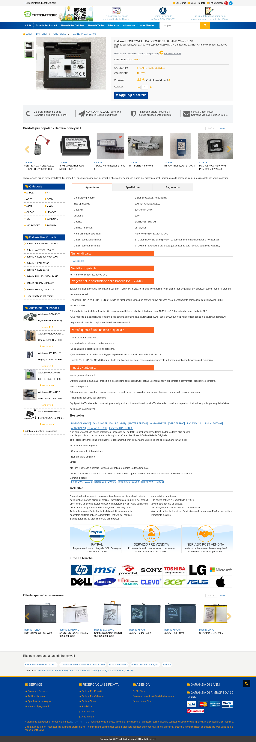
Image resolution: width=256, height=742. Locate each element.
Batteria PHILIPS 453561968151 (34, 276)
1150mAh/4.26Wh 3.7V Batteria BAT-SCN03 (82, 664)
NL (71, 721)
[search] (205, 25)
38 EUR (28, 162)
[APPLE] (221, 581)
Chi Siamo (180, 3)
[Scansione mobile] (246, 683)
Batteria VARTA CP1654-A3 (34, 250)
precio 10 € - (81, 482)
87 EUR (203, 162)
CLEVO (30, 212)
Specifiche (92, 187)
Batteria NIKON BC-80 (34, 263)
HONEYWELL (59, 34)
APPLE (30, 192)
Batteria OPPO (206, 630)
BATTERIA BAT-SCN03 (84, 34)
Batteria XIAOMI (137, 630)
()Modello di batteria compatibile (136, 53)
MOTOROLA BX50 (80, 423)
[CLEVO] (151, 581)
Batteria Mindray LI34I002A (34, 283)
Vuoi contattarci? (172, 53)
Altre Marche (147, 25)
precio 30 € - (128, 482)
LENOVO (51, 212)
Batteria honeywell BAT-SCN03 (41, 664)
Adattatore (113, 25)
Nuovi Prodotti (197, 3)
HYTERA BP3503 (138, 423)
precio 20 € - (105, 482)
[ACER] (174, 581)
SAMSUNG (52, 219)
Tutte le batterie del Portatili (34, 296)
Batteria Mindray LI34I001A (34, 289)
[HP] (81, 569)
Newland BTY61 (158, 423)
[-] (138, 87)
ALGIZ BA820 (78, 428)
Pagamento (173, 187)
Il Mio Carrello (216, 3)
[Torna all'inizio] (252, 691)
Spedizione (132, 187)
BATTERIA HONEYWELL (152, 68)
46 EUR (98, 162)
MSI (28, 219)
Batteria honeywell (118, 664)
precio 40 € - (152, 482)
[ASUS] (197, 581)
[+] (150, 87)
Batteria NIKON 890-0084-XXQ (34, 256)
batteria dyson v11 (66, 670)
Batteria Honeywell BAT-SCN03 (34, 243)
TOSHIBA (51, 225)
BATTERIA (41, 34)
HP (48, 192)
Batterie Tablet (96, 25)
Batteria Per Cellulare (72, 25)
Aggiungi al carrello (132, 95)
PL (85, 721)
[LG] (197, 569)
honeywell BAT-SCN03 (120, 428)
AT (81, 721)
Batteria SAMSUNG (69, 630)
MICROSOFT (33, 225)
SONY (49, 199)
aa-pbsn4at (82, 670)
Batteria (167, 664)
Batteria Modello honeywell (145, 664)
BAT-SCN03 (78, 261)
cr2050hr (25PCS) (97, 670)
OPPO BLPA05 (176, 423)
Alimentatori (129, 25)
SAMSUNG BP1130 (103, 423)
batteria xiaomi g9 (47, 670)
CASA (28, 25)
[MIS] (105, 569)
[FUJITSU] (128, 581)
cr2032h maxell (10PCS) (120, 670)
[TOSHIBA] (174, 569)
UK (76, 721)
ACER (29, 199)
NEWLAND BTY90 (97, 428)
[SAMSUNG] (105, 581)
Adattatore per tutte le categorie (41, 431)
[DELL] (81, 581)
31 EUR (168, 162)
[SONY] (151, 569)
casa (222, 128)
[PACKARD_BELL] (128, 569)
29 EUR (63, 162)
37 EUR (133, 162)
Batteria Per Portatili (46, 25)
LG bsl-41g (121, 423)
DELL (49, 206)
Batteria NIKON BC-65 (34, 270)
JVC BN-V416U (195, 423)
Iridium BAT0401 (213, 423)
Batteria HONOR (32, 630)
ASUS (29, 206)
